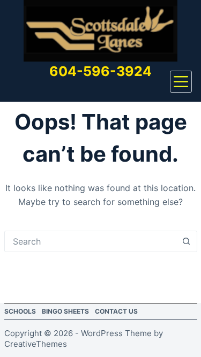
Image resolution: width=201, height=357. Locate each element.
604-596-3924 (100, 71)
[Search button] (186, 241)
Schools (20, 311)
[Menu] (181, 82)
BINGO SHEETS (65, 311)
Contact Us (116, 311)
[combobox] (90, 241)
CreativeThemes (35, 344)
